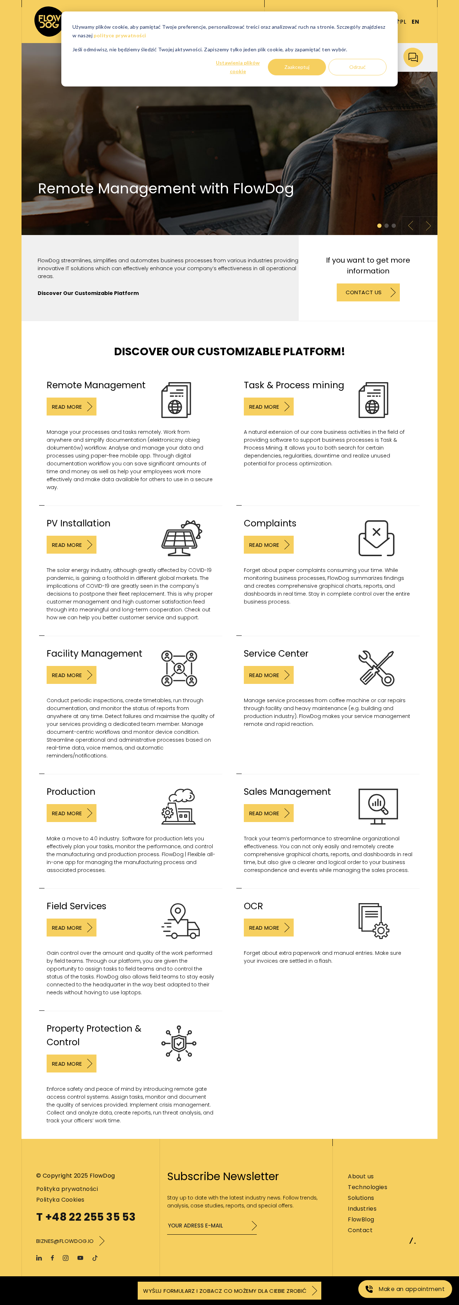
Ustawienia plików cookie (238, 67)
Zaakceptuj (296, 67)
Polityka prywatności (67, 1189)
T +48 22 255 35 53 (86, 1217)
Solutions (361, 1198)
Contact (360, 1230)
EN (415, 21)
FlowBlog (361, 1219)
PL (403, 21)
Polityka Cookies (60, 1200)
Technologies (367, 1187)
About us (361, 1176)
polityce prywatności (120, 35)
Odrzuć (357, 67)
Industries (362, 1209)
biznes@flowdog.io (65, 1241)
